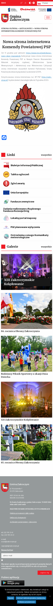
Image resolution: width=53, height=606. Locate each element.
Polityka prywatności (26, 602)
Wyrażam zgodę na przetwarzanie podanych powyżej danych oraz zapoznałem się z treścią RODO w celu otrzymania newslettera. (26, 566)
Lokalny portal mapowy (23, 218)
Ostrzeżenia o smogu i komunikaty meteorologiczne (29, 236)
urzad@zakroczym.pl (8, 542)
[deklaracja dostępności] (33, 3)
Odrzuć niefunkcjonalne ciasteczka (31, 598)
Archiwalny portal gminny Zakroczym (23, 522)
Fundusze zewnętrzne (22, 201)
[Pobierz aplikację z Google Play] (12, 583)
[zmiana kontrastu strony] (29, 2)
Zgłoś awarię (18, 183)
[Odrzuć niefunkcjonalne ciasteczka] (50, 596)
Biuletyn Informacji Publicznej (27, 165)
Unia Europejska (19, 192)
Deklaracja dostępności (18, 518)
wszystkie (46, 155)
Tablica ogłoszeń (20, 174)
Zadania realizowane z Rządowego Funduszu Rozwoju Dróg (22, 209)
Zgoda (10, 598)
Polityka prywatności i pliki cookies (22, 513)
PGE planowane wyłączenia (25, 227)
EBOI (3, 3)
